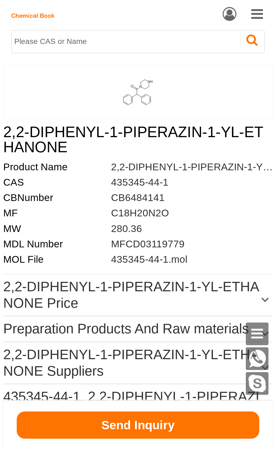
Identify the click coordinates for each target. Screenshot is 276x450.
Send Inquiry (138, 425)
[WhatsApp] (257, 358)
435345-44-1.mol (149, 259)
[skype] (257, 383)
